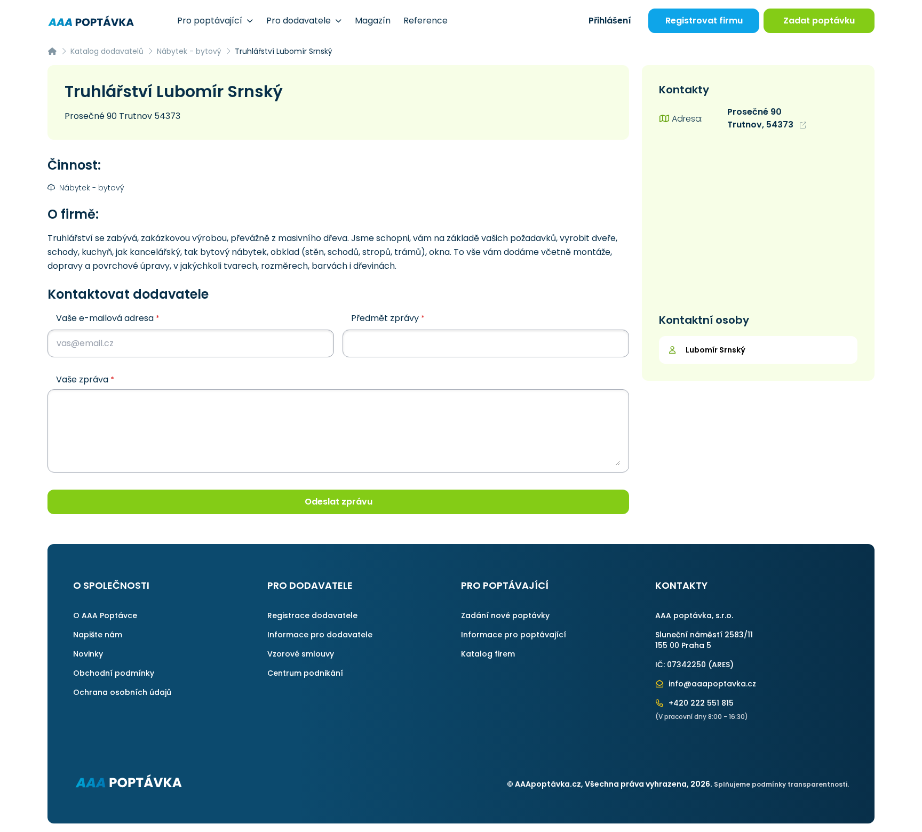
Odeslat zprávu (338, 501)
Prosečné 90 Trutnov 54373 (122, 116)
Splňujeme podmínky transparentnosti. (781, 784)
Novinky (88, 654)
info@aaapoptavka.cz (711, 683)
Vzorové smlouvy (300, 654)
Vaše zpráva (85, 379)
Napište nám (97, 634)
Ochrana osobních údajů (122, 692)
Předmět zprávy (388, 318)
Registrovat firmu (704, 20)
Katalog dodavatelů (107, 51)
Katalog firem (488, 654)
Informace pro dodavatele (319, 634)
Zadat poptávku (819, 20)
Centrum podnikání (305, 673)
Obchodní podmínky (113, 673)
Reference (425, 20)
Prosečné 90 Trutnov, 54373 (761, 118)
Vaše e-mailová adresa (108, 318)
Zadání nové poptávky (505, 615)
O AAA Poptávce (105, 615)
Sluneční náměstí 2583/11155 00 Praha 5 (704, 640)
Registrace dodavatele (312, 615)
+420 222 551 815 (700, 703)
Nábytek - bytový (189, 51)
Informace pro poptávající (513, 634)
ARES (721, 664)
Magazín (373, 20)
